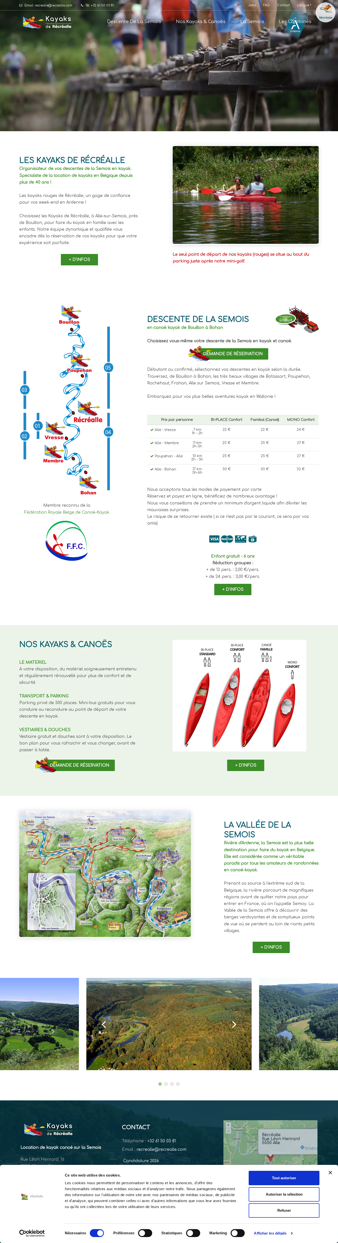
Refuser (284, 1210)
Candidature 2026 (140, 1161)
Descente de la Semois (134, 21)
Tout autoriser (284, 1178)
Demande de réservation (233, 354)
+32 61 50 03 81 (161, 1141)
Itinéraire (314, 1148)
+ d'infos (79, 259)
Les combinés (295, 21)
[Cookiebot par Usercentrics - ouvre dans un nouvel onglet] (32, 1233)
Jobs (252, 5)
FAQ (266, 5)
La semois (252, 21)
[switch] (145, 1233)
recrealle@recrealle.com (161, 1149)
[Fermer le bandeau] (330, 1172)
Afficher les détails (270, 1233)
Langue (303, 5)
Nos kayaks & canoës (200, 21)
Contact (283, 5)
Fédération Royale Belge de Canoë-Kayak (66, 512)
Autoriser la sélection (284, 1194)
